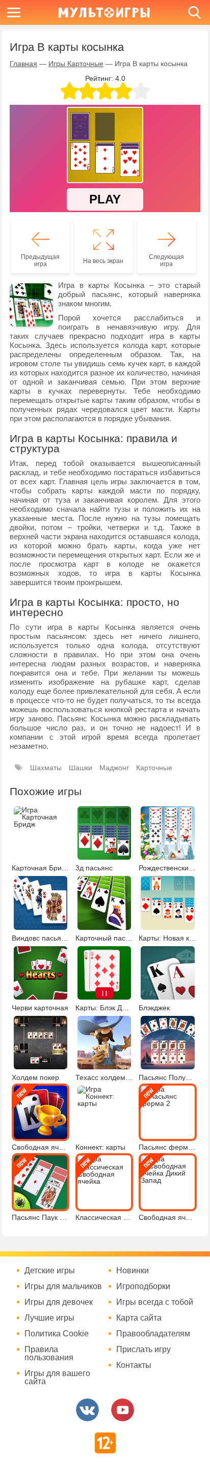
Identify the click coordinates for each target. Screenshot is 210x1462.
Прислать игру (143, 1350)
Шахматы (46, 767)
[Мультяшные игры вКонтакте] (87, 1409)
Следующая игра (166, 260)
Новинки (132, 1271)
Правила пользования (48, 1354)
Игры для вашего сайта (57, 1377)
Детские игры (49, 1271)
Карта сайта (139, 1318)
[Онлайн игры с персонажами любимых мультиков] (104, 12)
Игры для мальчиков (63, 1286)
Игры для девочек (58, 1302)
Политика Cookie (56, 1334)
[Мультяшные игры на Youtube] (122, 1409)
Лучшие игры (49, 1318)
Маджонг (114, 767)
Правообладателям (153, 1334)
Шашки (80, 767)
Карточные (154, 767)
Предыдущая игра (40, 260)
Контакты (133, 1365)
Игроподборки (143, 1286)
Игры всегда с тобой (154, 1302)
